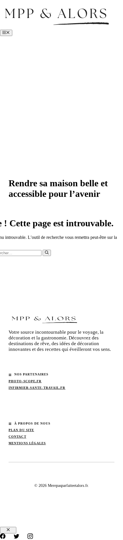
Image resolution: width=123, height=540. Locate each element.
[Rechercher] (47, 253)
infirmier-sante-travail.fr (37, 387)
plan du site (21, 430)
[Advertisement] (61, 100)
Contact (17, 436)
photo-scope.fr (25, 381)
